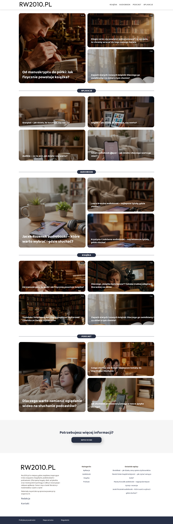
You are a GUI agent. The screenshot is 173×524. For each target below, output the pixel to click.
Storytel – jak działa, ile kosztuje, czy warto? (46, 122)
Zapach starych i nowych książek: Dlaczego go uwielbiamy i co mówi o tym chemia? (115, 76)
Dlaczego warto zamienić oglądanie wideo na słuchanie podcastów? (52, 403)
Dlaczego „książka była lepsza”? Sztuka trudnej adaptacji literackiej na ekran (121, 285)
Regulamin (65, 520)
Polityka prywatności (27, 520)
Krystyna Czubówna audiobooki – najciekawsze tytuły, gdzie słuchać (120, 241)
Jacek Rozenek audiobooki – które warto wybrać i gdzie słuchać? (51, 239)
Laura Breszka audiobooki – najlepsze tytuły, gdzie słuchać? (118, 205)
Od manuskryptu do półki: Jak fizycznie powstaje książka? (47, 75)
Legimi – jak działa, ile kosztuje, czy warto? (114, 122)
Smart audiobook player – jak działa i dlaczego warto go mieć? (121, 154)
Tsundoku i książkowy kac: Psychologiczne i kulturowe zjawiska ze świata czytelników (51, 319)
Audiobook (124, 4)
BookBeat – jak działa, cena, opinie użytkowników (132, 470)
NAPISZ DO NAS (86, 440)
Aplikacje (148, 4)
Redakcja (25, 498)
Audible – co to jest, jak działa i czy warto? (44, 156)
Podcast (137, 4)
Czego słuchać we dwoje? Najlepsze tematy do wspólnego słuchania (116, 369)
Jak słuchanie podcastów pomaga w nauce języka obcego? (117, 405)
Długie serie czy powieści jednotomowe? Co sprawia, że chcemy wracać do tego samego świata (119, 41)
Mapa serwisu (48, 520)
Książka (113, 4)
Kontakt (25, 503)
